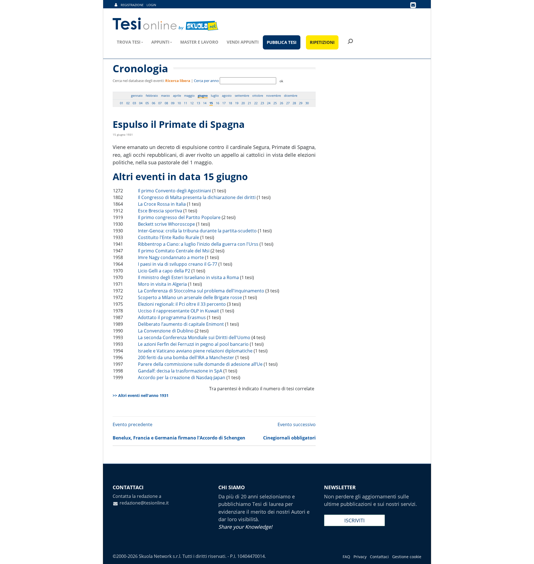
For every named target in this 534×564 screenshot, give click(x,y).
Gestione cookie (406, 556)
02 (128, 103)
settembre (242, 95)
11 (185, 103)
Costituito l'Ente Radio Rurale (168, 237)
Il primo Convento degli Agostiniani (174, 191)
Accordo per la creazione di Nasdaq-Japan (181, 377)
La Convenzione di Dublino (166, 331)
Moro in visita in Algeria (162, 284)
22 (256, 103)
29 (300, 103)
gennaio (137, 95)
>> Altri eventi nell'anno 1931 (141, 395)
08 (166, 103)
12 (192, 103)
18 (230, 103)
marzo (165, 95)
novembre (273, 95)
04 (140, 103)
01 (121, 103)
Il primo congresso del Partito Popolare (179, 217)
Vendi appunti (243, 42)
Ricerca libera (177, 80)
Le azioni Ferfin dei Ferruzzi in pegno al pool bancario (193, 344)
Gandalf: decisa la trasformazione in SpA (180, 371)
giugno (203, 95)
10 (179, 103)
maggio (189, 95)
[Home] (166, 24)
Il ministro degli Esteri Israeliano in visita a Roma (188, 277)
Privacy (360, 556)
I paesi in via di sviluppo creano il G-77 (177, 264)
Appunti (160, 42)
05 (147, 103)
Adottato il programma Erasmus (172, 317)
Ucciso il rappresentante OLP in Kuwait (178, 311)
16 (217, 103)
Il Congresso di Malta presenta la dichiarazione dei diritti (197, 197)
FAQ (346, 556)
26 (281, 103)
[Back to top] (524, 554)
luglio (215, 95)
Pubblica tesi (281, 42)
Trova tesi (128, 42)
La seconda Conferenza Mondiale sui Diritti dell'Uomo (194, 337)
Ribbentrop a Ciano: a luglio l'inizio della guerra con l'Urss (198, 244)
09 (172, 103)
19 (236, 103)
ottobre (257, 95)
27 (288, 103)
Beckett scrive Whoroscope (166, 224)
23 (262, 103)
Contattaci (379, 556)
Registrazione (132, 5)
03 (134, 103)
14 (204, 103)
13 (198, 103)
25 (275, 103)
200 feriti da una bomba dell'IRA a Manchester (186, 357)
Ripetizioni (322, 42)
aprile (177, 95)
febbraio (152, 95)
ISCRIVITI (354, 520)
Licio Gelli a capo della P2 (164, 271)
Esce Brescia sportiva (160, 211)
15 (211, 103)
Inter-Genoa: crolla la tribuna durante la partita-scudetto (197, 231)
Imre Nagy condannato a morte (171, 257)
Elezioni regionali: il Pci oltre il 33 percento (182, 304)
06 (153, 103)
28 (294, 103)
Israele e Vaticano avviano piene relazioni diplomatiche (195, 351)
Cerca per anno (206, 80)
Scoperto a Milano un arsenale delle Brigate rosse (190, 297)
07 (160, 103)
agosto (227, 95)
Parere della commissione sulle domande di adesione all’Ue (200, 364)
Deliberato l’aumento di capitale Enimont (181, 324)
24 (268, 103)
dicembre (290, 95)
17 (224, 103)
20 (243, 103)
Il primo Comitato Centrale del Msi (173, 251)
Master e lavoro (199, 42)
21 (249, 103)
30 (307, 103)
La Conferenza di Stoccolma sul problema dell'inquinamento (201, 291)
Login (151, 5)
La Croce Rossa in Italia (162, 204)
